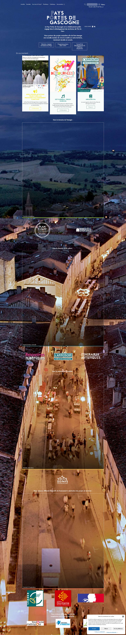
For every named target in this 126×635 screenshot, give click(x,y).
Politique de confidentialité (100, 631)
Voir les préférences (118, 628)
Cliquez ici (90, 107)
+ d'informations (35, 108)
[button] (123, 616)
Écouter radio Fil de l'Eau (95, 6)
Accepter (94, 628)
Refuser (106, 628)
